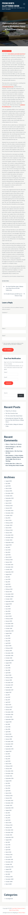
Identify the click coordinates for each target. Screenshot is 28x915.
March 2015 (8, 763)
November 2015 (9, 744)
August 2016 (8, 721)
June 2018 (8, 667)
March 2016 (8, 734)
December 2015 (9, 741)
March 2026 (8, 488)
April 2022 (8, 554)
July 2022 (8, 547)
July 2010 (8, 874)
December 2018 (9, 653)
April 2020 (8, 613)
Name (4, 328)
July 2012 (8, 842)
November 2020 (9, 596)
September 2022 (10, 542)
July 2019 (8, 635)
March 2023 (8, 527)
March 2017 (8, 704)
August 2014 (8, 780)
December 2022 (9, 535)
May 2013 (8, 817)
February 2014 (9, 795)
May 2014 (8, 788)
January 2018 (9, 680)
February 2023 (9, 530)
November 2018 (9, 655)
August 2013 (8, 810)
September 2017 (9, 690)
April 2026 (8, 486)
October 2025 (9, 495)
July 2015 (8, 753)
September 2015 (9, 749)
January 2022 (9, 562)
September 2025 (10, 498)
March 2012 (8, 852)
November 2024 (9, 513)
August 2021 (8, 574)
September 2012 (9, 837)
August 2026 (9, 481)
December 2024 (9, 510)
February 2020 (9, 618)
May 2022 (8, 552)
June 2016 (8, 726)
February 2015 (9, 766)
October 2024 (9, 515)
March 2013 (8, 822)
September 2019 (9, 631)
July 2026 (8, 483)
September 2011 (9, 866)
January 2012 (9, 857)
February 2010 (9, 876)
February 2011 (9, 871)
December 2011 (9, 859)
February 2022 (9, 559)
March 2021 (8, 586)
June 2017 (8, 697)
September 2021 (9, 572)
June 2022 (8, 549)
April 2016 (8, 731)
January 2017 (9, 709)
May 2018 (8, 670)
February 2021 (9, 589)
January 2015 (9, 768)
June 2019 (8, 638)
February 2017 (9, 707)
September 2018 (9, 660)
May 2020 (8, 611)
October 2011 (9, 864)
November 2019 (9, 626)
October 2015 (9, 746)
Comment (5, 312)
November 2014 (9, 773)
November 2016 (9, 714)
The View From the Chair (12, 413)
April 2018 (8, 672)
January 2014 (9, 798)
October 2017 (9, 687)
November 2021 (9, 567)
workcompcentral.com (7, 86)
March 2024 (8, 520)
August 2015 (8, 751)
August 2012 (8, 839)
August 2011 (8, 869)
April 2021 (8, 584)
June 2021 (8, 579)
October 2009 (9, 881)
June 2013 (8, 815)
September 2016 (9, 719)
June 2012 (8, 844)
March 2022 (8, 557)
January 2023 (9, 532)
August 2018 (8, 663)
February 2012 (9, 854)
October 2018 (9, 658)
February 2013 (9, 825)
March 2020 (9, 616)
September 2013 (9, 807)
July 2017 (8, 694)
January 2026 (9, 490)
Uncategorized (9, 898)
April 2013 (8, 820)
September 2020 (10, 601)
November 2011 (9, 862)
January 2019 (9, 650)
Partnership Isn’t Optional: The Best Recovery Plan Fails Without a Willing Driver (15, 420)
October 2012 (9, 835)
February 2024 (9, 522)
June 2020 (8, 608)
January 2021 (9, 591)
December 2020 (9, 594)
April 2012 (8, 849)
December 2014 (9, 771)
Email (4, 335)
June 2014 (8, 785)
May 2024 (8, 518)
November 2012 (9, 832)
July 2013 (8, 812)
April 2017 (8, 702)
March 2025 (8, 503)
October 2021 (9, 569)
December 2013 (9, 800)
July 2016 (8, 724)
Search (5, 393)
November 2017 (9, 685)
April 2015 (8, 761)
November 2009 (9, 879)
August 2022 (9, 545)
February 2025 (9, 505)
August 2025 (9, 500)
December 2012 (9, 830)
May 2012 (8, 847)
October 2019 (9, 628)
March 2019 (8, 645)
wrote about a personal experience (16, 53)
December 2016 (9, 712)
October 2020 (9, 599)
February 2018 (9, 677)
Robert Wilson (6, 280)
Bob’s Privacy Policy (14, 910)
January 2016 (9, 739)
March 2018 (8, 675)
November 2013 (9, 803)
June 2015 (8, 756)
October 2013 (9, 805)
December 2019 (9, 623)
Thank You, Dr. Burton (11, 411)
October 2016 (9, 717)
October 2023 (9, 525)
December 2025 (9, 493)
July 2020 (8, 606)
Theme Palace (21, 912)
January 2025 (9, 508)
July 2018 (8, 665)
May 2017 (8, 699)
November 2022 (9, 537)
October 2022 (9, 540)
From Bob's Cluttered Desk (18, 908)
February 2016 (9, 736)
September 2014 (9, 778)
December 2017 (9, 682)
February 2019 (9, 648)
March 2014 (8, 793)
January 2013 (9, 827)
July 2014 (8, 783)
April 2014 (8, 790)
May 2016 (8, 729)
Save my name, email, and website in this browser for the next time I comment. (13, 344)
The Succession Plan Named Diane (14, 415)
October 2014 (9, 776)
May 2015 (8, 758)
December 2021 (9, 564)
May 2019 (8, 640)
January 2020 (9, 621)
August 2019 (8, 633)
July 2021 (8, 576)
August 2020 (9, 604)
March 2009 (9, 884)
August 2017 (8, 692)
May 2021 (8, 581)
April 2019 (8, 643)
